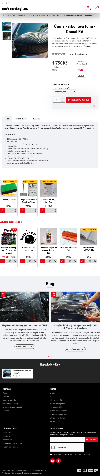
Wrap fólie (11, 15)
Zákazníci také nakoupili (11, 222)
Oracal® (21, 15)
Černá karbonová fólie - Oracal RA (23, 371)
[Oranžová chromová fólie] (68, 236)
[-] (62, 101)
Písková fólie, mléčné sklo (88, 248)
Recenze (36, 119)
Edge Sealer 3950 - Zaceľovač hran (29, 200)
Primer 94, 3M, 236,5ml (48, 200)
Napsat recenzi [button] (81, 54)
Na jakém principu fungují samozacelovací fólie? (24, 325)
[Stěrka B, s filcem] (8, 188)
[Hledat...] (90, 9)
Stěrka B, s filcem (8, 199)
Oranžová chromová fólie (68, 248)
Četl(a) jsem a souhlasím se (71, 454)
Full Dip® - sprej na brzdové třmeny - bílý (49, 250)
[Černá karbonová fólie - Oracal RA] (7, 373)
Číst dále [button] (87, 46)
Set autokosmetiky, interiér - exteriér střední (9, 250)
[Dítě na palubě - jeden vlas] (28, 236)
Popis (7, 119)
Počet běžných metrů (60, 88)
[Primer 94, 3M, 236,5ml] (48, 188)
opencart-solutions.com (34, 473)
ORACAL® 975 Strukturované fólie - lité (43, 15)
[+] (62, 98)
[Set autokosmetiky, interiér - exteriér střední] (8, 236)
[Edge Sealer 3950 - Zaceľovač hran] (28, 188)
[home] (3, 15)
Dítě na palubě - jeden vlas (28, 248)
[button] (14, 40)
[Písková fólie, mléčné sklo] (88, 236)
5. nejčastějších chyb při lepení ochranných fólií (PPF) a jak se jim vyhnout (75, 327)
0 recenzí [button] (69, 54)
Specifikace (21, 119)
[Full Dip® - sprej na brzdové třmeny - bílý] (48, 236)
